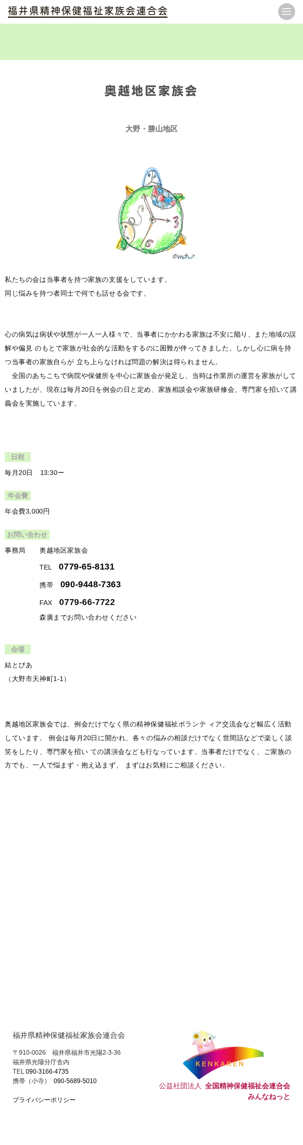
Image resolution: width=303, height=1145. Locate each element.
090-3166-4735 (47, 1071)
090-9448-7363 (90, 584)
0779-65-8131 (86, 567)
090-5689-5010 (75, 1081)
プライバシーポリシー (44, 1100)
